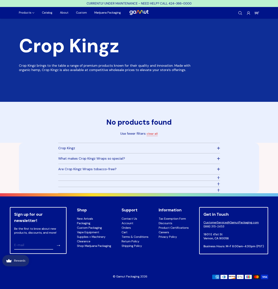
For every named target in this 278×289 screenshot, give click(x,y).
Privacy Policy (168, 237)
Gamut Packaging (128, 276)
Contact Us (129, 219)
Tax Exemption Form (172, 219)
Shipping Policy (132, 246)
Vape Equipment (88, 232)
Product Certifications (174, 228)
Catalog (47, 13)
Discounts (165, 223)
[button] (26, 13)
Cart (124, 232)
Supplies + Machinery (91, 237)
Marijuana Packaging (107, 13)
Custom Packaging (89, 228)
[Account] (248, 13)
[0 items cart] (257, 13)
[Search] (240, 13)
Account (127, 223)
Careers (164, 232)
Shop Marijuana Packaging (94, 246)
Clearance (83, 241)
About (64, 13)
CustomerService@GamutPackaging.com (231, 222)
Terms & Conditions (135, 237)
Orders (126, 228)
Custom (81, 13)
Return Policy (130, 241)
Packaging (83, 223)
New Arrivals (85, 219)
